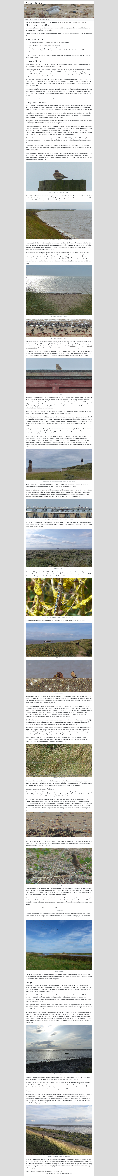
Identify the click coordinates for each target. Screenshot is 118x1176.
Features (39, 19)
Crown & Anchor (52, 91)
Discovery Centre (51, 115)
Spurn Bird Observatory (47, 42)
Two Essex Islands (63, 22)
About (43, 19)
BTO (60, 42)
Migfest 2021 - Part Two (80, 22)
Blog (30, 19)
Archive (47, 19)
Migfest (50, 30)
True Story (72, 346)
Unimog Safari (34, 150)
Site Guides (34, 19)
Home (26, 19)
